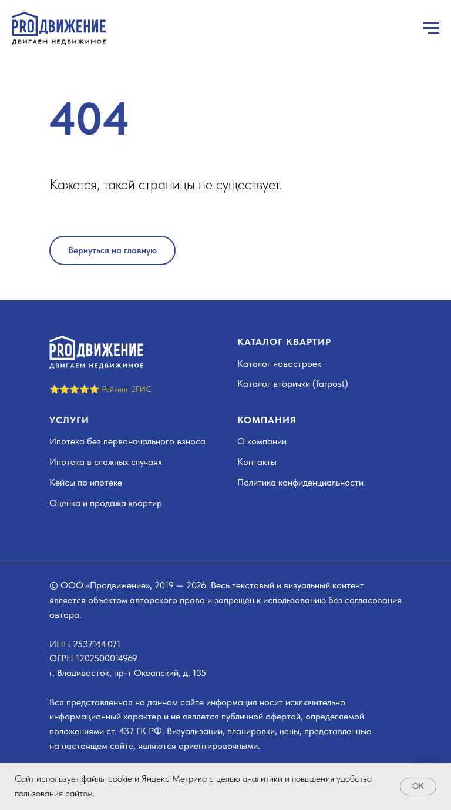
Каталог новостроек (279, 363)
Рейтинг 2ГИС (127, 389)
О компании (262, 441)
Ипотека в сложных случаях (105, 461)
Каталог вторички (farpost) (292, 383)
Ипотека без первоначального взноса (127, 441)
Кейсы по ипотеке (85, 482)
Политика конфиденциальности (300, 482)
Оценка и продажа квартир (105, 502)
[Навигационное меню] (431, 28)
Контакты (257, 461)
